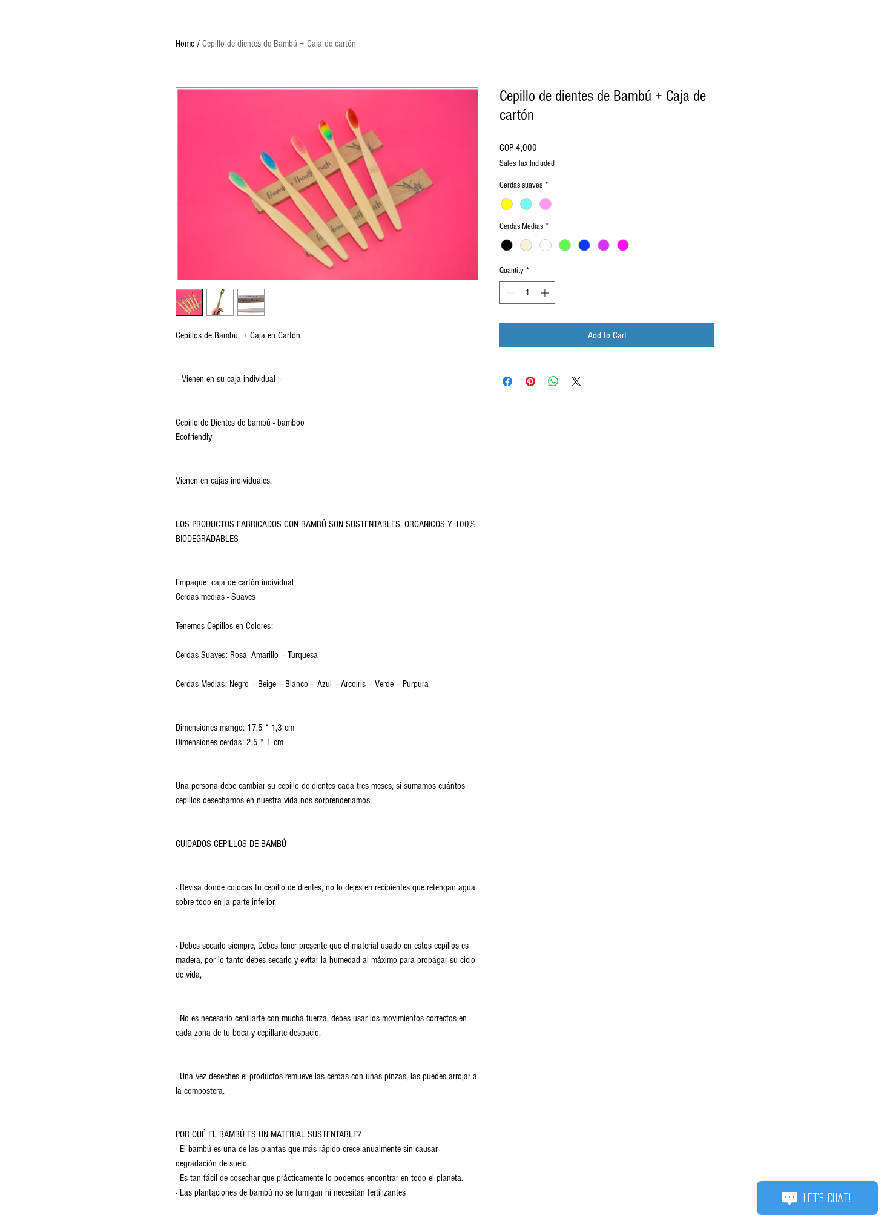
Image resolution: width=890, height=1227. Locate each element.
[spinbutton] (527, 292)
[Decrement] (508, 292)
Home (185, 43)
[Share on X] (576, 381)
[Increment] (545, 292)
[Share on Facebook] (507, 381)
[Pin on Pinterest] (530, 381)
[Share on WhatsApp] (553, 381)
